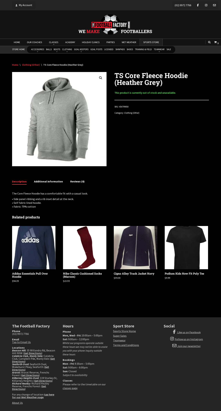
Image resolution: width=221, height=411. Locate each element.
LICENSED (108, 49)
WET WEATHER (129, 42)
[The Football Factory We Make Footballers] (110, 24)
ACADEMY (70, 42)
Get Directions (32, 353)
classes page (70, 388)
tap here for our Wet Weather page (33, 396)
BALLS (49, 49)
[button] (101, 78)
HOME (17, 42)
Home (15, 64)
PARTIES (111, 42)
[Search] (209, 42)
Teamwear (119, 340)
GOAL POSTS (96, 49)
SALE (169, 49)
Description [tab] (19, 181)
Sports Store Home (124, 331)
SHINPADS (120, 49)
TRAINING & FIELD (143, 49)
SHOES (130, 49)
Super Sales (120, 335)
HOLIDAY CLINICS (91, 42)
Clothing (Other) (31, 64)
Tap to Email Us (21, 342)
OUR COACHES (34, 42)
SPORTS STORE (151, 42)
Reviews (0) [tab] (77, 181)
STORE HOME (18, 49)
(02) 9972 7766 (183, 5)
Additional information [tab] (48, 181)
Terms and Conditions (126, 345)
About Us (17, 402)
